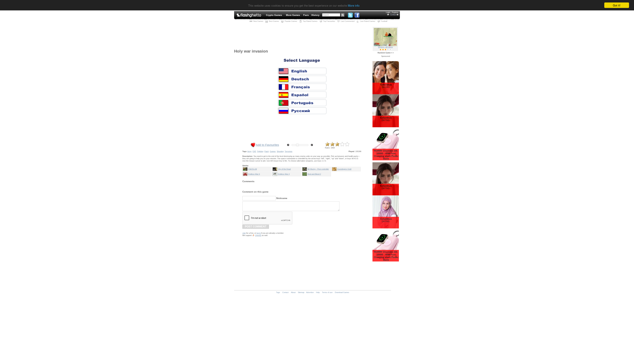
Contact (285, 292)
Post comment (255, 226)
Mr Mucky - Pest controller (318, 169)
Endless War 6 (254, 174)
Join (244, 233)
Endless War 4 (284, 174)
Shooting (280, 151)
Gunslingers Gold (344, 169)
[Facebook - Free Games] (357, 14)
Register (395, 12)
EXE (254, 151)
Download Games (342, 292)
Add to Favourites (267, 145)
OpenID (258, 235)
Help (318, 292)
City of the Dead (284, 169)
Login (388, 12)
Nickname (281, 198)
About (293, 292)
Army (249, 151)
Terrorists (288, 151)
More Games (293, 15)
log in (259, 233)
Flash (266, 151)
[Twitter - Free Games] (350, 14)
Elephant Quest (385, 47)
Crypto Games (274, 15)
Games (273, 151)
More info (353, 5)
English (393, 14)
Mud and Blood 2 (314, 174)
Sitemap (301, 292)
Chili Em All (252, 169)
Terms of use (327, 292)
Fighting (260, 151)
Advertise (310, 292)
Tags (278, 292)
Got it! (616, 5)
